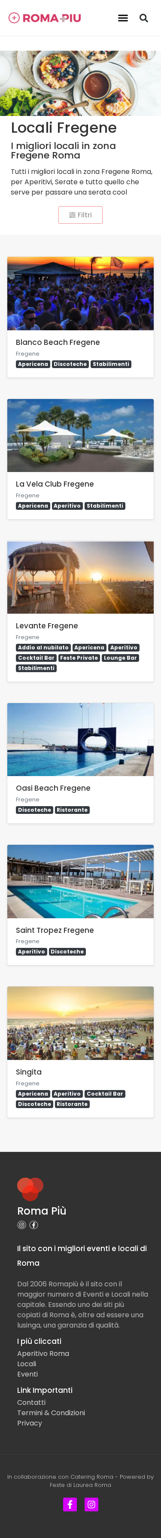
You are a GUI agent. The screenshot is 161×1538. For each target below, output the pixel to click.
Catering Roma (91, 1477)
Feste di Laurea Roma (80, 1485)
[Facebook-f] (33, 1225)
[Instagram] (21, 1225)
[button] (123, 18)
